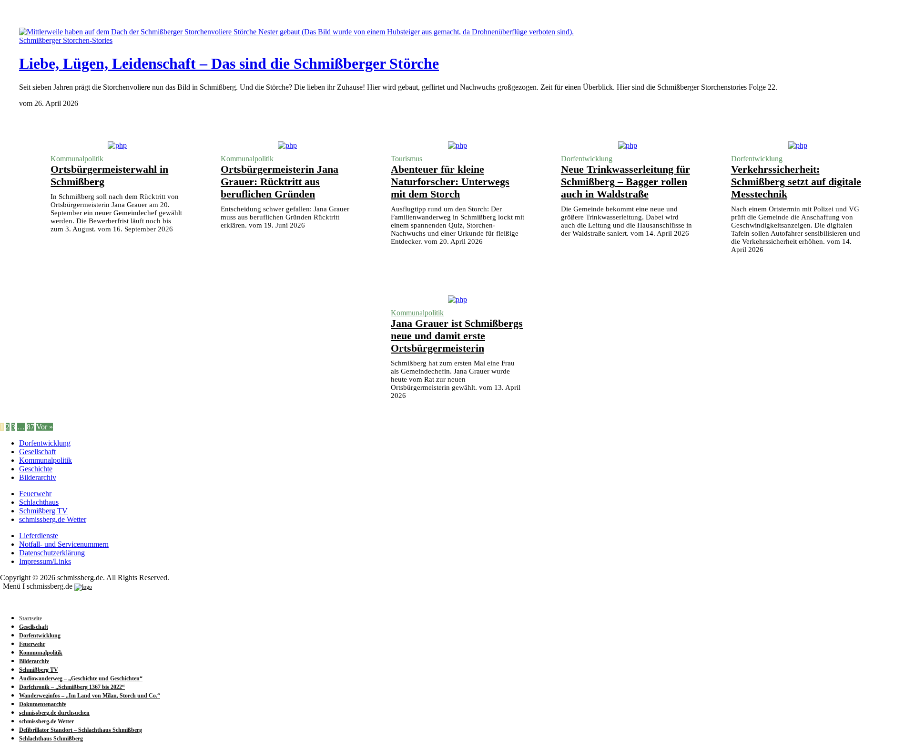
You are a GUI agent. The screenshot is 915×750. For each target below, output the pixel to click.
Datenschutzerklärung (52, 553)
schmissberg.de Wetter (52, 519)
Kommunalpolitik (77, 159)
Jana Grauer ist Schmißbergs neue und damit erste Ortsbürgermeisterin (457, 335)
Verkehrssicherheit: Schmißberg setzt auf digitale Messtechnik (796, 181)
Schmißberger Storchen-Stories (65, 40)
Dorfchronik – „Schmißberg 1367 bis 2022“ (72, 687)
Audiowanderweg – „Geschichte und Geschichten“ (80, 678)
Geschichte (35, 469)
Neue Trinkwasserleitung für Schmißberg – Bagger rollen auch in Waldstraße (625, 181)
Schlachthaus (39, 502)
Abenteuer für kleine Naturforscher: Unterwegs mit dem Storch (450, 181)
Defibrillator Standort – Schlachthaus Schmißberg (80, 730)
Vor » (44, 427)
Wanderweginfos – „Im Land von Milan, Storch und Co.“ (89, 695)
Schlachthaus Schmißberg (51, 738)
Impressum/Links (45, 561)
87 (30, 427)
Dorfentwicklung (586, 159)
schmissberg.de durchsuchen (54, 712)
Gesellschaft (37, 452)
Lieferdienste (38, 535)
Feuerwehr (35, 494)
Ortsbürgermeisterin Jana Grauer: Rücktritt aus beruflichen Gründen (279, 181)
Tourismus (406, 159)
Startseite (30, 618)
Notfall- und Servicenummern (64, 544)
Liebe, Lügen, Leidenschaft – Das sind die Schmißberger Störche (229, 63)
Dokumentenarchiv (42, 704)
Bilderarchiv (37, 477)
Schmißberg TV (43, 511)
